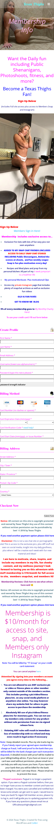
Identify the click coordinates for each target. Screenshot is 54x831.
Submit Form (49, 516)
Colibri (35, 823)
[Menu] (49, 4)
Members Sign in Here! (27, 231)
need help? (28, 427)
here (38, 671)
